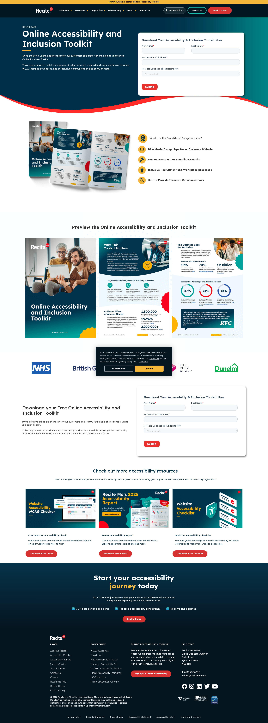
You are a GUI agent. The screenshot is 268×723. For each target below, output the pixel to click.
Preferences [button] (143, 362)
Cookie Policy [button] (154, 359)
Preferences (118, 368)
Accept (149, 368)
